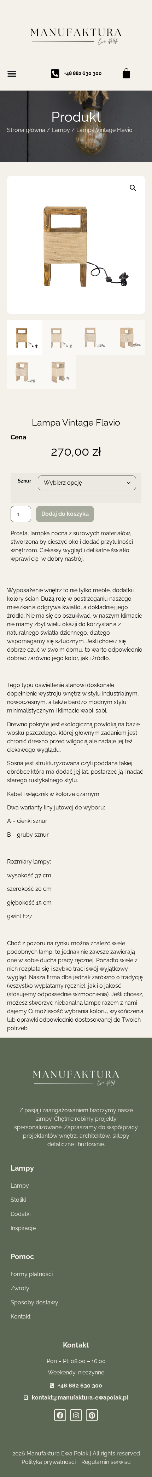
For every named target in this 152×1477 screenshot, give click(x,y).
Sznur (24, 480)
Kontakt (20, 1316)
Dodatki (20, 1214)
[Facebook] (60, 1415)
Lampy (61, 130)
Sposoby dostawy (34, 1302)
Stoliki (18, 1199)
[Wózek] (126, 73)
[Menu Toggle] (12, 73)
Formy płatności (32, 1274)
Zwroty (20, 1288)
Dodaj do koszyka (65, 513)
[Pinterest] (92, 1415)
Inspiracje (23, 1228)
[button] (133, 187)
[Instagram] (76, 1415)
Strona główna (26, 130)
